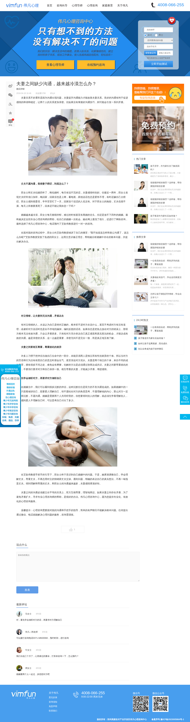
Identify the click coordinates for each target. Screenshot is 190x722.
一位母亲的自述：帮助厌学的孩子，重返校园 (164, 329)
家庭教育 (107, 5)
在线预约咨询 (96, 64)
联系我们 (53, 711)
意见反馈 (53, 697)
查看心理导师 (55, 64)
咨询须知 (53, 702)
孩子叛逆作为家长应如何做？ (163, 216)
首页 (49, 5)
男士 (161, 35)
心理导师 (77, 5)
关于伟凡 (122, 5)
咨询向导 (62, 5)
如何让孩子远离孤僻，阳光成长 (152, 343)
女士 (150, 35)
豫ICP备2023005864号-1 (172, 719)
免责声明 (53, 706)
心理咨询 (92, 5)
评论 (10, 125)
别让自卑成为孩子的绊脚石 (150, 349)
